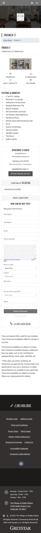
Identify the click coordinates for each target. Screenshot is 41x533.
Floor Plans (7, 40)
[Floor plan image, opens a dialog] (20, 64)
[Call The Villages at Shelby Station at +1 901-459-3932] (37, 3)
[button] (32, 3)
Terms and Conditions (20, 425)
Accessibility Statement (19, 448)
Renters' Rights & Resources (20, 437)
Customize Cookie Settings (20, 454)
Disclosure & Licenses (14, 442)
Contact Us (28, 442)
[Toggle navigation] (4, 3)
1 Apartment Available (12, 189)
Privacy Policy (13, 431)
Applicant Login (26, 419)
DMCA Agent (26, 431)
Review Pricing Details (22, 174)
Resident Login (12, 419)
